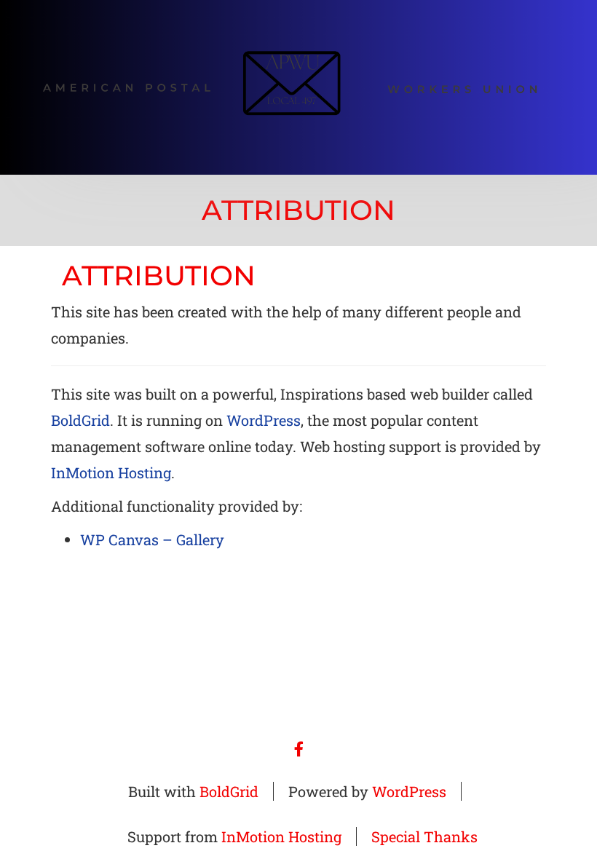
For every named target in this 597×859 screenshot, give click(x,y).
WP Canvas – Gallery (152, 539)
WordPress (263, 420)
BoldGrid (80, 420)
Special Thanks (424, 836)
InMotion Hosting (111, 472)
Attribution (159, 275)
